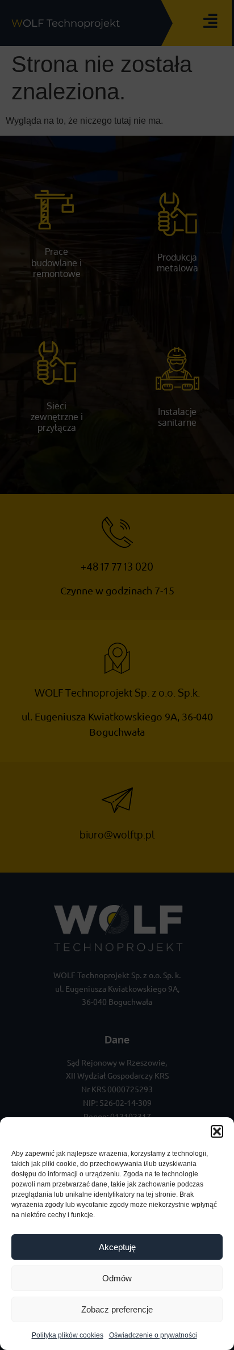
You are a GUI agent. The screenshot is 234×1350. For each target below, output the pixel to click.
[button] (217, 1131)
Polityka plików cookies (67, 1335)
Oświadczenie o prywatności (153, 1335)
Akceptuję (117, 1247)
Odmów (117, 1278)
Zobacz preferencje (117, 1309)
